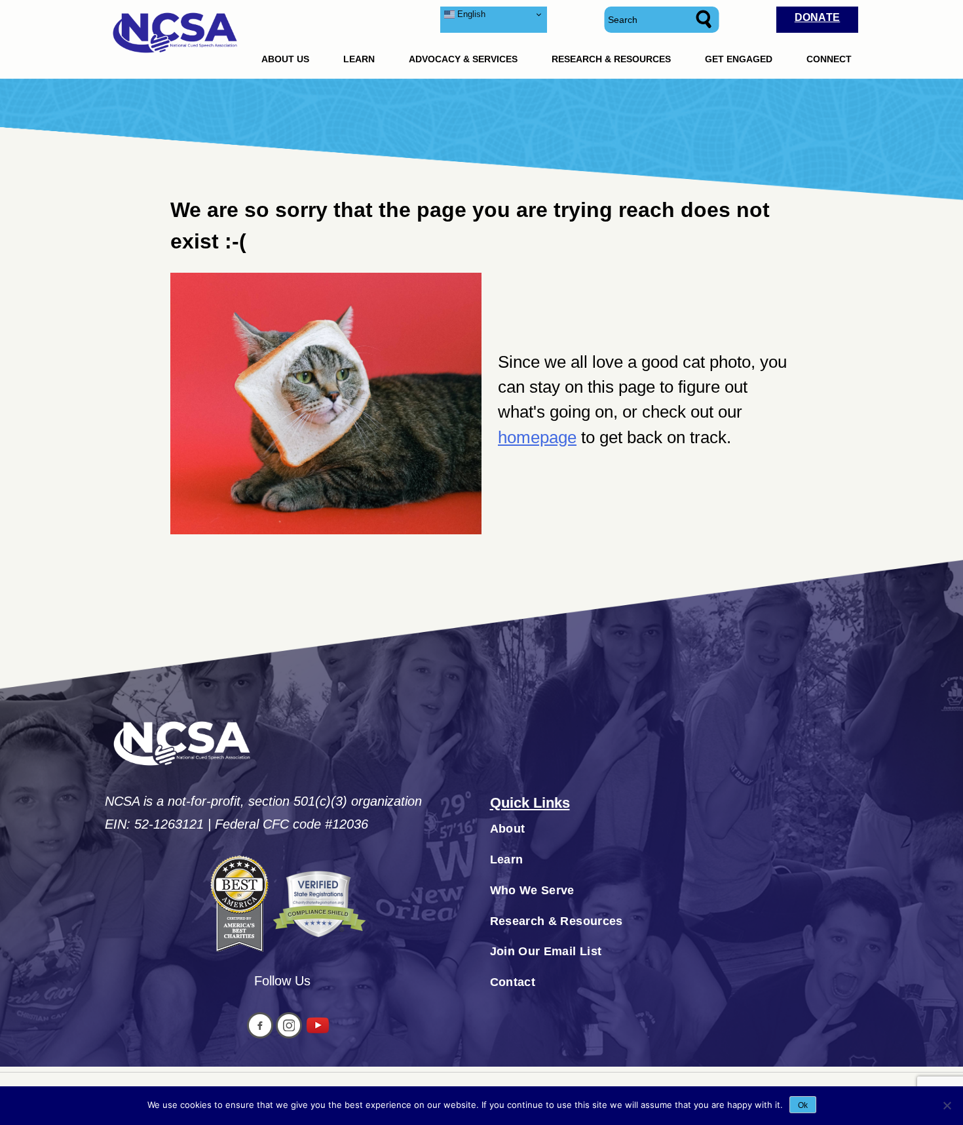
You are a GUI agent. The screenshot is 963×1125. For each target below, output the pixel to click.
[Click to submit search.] (706, 20)
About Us (285, 59)
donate (817, 17)
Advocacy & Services (463, 59)
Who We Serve (532, 890)
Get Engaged (738, 59)
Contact (513, 982)
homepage (537, 437)
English (470, 14)
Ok (803, 1105)
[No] (946, 1105)
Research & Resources (611, 59)
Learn (359, 59)
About (507, 828)
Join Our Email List (546, 951)
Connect (829, 59)
